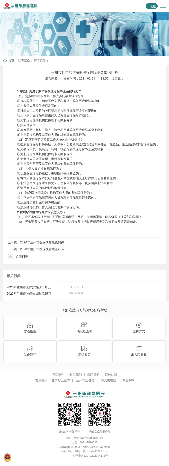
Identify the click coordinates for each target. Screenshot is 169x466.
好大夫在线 (108, 380)
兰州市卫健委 (85, 380)
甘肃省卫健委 (60, 380)
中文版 (152, 6)
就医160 (128, 380)
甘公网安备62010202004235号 (89, 455)
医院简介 (58, 374)
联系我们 (76, 374)
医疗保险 (40, 60)
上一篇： (36, 242)
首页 (11, 60)
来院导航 (93, 374)
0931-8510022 (88, 442)
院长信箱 (111, 374)
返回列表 (22, 256)
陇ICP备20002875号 (95, 451)
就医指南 (24, 60)
